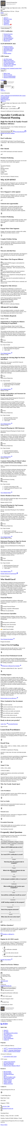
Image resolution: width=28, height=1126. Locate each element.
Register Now (7, 40)
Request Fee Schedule (14, 665)
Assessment (20, 843)
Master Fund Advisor (9, 60)
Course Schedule (8, 36)
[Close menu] (12, 87)
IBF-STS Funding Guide (9, 1077)
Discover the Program (6, 131)
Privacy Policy (4, 1124)
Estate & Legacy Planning (10, 64)
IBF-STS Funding (8, 39)
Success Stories (7, 1037)
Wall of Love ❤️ (8, 24)
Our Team (6, 1031)
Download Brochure (8, 38)
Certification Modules (9, 48)
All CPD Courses (8, 59)
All (1, 841)
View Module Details (6, 353)
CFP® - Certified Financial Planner (12, 1051)
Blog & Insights (7, 1071)
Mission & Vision (8, 19)
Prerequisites (11, 841)
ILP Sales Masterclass (9, 63)
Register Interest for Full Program (8, 573)
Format (21, 841)
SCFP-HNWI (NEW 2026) (10, 1056)
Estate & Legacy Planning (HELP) (12, 1065)
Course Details (7, 35)
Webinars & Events (8, 1083)
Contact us (3, 80)
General (5, 841)
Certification (3, 843)
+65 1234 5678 (4, 981)
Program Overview (8, 34)
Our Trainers (7, 21)
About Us (6, 17)
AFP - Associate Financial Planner (12, 1048)
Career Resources (8, 1079)
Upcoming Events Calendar (7, 68)
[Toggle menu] (2, 83)
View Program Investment (7, 639)
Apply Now (3, 724)
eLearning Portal (18, 68)
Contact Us (6, 1039)
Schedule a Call (6, 934)
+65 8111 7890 (5, 1106)
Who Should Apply (8, 49)
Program (17, 841)
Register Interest (7, 53)
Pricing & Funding (8, 50)
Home (2, 12)
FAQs (5, 52)
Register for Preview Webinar (9, 988)
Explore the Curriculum (6, 301)
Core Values (6, 20)
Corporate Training (8, 1035)
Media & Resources (5, 99)
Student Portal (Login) (9, 1078)
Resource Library (8, 1073)
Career (9, 843)
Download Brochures (9, 1074)
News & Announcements (9, 76)
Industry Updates (8, 1081)
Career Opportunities (8, 1038)
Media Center (7, 73)
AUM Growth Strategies (9, 61)
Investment (14, 843)
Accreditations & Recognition (11, 1033)
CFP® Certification (5, 95)
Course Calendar (7, 1082)
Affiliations (6, 23)
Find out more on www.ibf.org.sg (8, 698)
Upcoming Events (5, 97)
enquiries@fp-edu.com (6, 985)
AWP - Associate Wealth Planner (12, 1050)
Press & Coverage (8, 74)
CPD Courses (22, 95)
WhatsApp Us (5, 665)
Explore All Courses (8, 65)
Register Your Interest (6, 959)
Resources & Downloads (9, 77)
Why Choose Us (7, 1034)
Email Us (12, 934)
